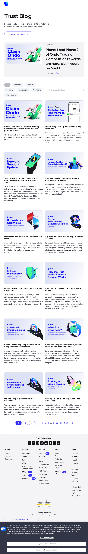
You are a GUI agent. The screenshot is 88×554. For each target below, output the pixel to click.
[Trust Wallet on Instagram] (37, 443)
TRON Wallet (43, 471)
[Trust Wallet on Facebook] (29, 443)
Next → (67, 423)
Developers (11, 95)
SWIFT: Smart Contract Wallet (27, 467)
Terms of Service (74, 482)
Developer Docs (59, 454)
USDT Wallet (43, 468)
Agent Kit (60, 472)
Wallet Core (59, 459)
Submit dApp (59, 462)
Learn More (50, 74)
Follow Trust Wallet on (17, 34)
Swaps (24, 457)
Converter (42, 457)
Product (30, 85)
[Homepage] (6, 4)
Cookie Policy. (50, 534)
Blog (73, 466)
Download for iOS (19, 519)
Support (74, 478)
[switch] (81, 4)
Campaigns (23, 90)
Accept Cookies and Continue (46, 550)
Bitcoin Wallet (44, 465)
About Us (74, 453)
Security (9, 90)
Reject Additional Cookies (47, 544)
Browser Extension (8, 458)
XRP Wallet (43, 474)
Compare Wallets (74, 474)
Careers (74, 457)
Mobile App (9, 453)
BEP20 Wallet (44, 484)
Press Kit (74, 460)
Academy (17, 85)
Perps (26, 475)
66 (57, 423)
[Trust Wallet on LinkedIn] (54, 443)
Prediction (28, 478)
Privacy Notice (76, 487)
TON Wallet (43, 477)
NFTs (24, 463)
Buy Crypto (26, 453)
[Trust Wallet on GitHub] (33, 443)
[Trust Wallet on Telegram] (50, 443)
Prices (44, 453)
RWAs (26, 472)
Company (37, 90)
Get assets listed (59, 466)
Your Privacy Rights (46, 538)
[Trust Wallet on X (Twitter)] (42, 443)
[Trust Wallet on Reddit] (46, 443)
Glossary (74, 470)
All (7, 85)
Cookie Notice (76, 496)
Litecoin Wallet (44, 481)
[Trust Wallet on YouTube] (58, 443)
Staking (24, 460)
